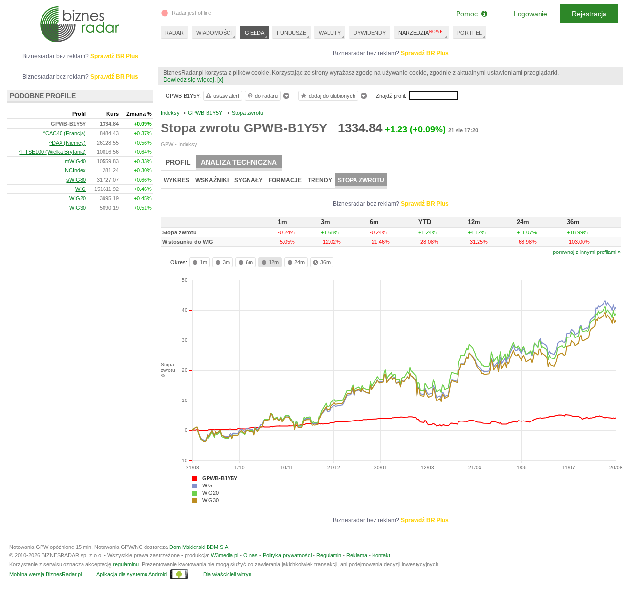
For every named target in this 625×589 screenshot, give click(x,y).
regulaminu (126, 564)
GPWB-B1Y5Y (219, 478)
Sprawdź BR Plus (425, 53)
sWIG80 (76, 180)
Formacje (285, 180)
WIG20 (210, 493)
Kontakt (381, 555)
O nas (250, 555)
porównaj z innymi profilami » (587, 252)
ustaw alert (226, 96)
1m (203, 262)
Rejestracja (589, 14)
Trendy (320, 180)
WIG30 (210, 500)
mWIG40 (75, 161)
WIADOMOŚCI (214, 33)
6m (249, 262)
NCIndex (75, 170)
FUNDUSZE (291, 33)
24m (299, 262)
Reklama (356, 555)
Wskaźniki (212, 180)
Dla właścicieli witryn (227, 574)
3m (226, 262)
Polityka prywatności (287, 555)
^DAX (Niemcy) (67, 143)
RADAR (174, 33)
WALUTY (330, 33)
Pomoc (468, 14)
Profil (178, 162)
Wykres (176, 180)
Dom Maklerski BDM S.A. (199, 547)
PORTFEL (469, 33)
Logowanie (530, 14)
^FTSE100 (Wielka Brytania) (52, 152)
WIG (207, 485)
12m (274, 262)
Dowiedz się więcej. (189, 79)
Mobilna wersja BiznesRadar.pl (45, 574)
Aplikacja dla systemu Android (131, 574)
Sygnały (248, 180)
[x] (220, 79)
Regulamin (328, 555)
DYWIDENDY (370, 33)
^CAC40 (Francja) (64, 133)
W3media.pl (224, 555)
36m (325, 262)
